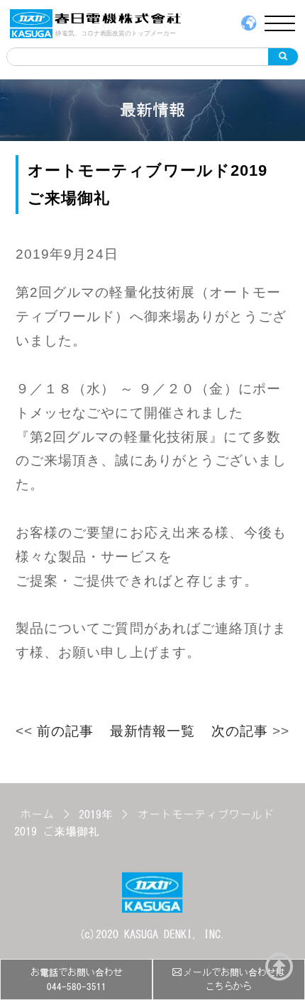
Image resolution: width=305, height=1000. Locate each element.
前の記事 (65, 731)
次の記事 (240, 731)
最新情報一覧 (153, 731)
